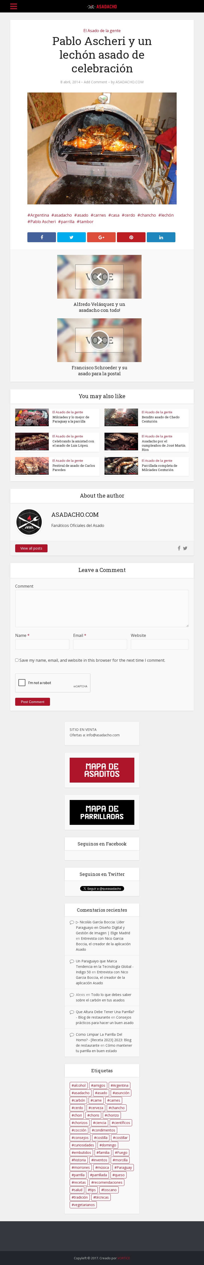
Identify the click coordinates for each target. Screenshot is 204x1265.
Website (138, 635)
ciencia (100, 1122)
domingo (109, 1145)
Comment (24, 586)
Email (79, 635)
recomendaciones (108, 1182)
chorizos (81, 1122)
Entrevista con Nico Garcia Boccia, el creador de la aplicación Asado (103, 944)
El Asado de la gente (102, 30)
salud (78, 1189)
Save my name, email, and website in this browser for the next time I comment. (92, 660)
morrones (82, 1167)
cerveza (97, 1107)
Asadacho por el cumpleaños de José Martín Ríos (163, 445)
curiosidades (84, 1145)
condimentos (104, 1130)
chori (78, 1115)
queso (120, 1174)
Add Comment (95, 82)
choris (94, 1115)
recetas (80, 1182)
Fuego (122, 1152)
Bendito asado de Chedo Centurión (161, 419)
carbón (79, 1100)
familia (104, 1152)
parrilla (67, 221)
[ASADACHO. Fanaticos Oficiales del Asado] (102, 5)
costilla (101, 1137)
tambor (87, 221)
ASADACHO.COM (130, 82)
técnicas (102, 1197)
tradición (81, 1197)
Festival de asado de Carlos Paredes (73, 467)
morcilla (121, 1160)
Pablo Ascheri (43, 221)
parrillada (99, 1174)
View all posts (31, 548)
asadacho (63, 215)
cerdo (130, 215)
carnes (100, 215)
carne (97, 1100)
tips (93, 1189)
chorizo (113, 1115)
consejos (81, 1137)
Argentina (39, 215)
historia (80, 1160)
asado (82, 215)
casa (115, 215)
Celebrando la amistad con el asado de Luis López (73, 443)
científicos (122, 1122)
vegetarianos (84, 1204)
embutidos (82, 1152)
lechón (167, 215)
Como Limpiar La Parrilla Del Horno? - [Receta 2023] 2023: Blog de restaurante (103, 1040)
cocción (80, 1130)
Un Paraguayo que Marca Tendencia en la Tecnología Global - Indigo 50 (105, 966)
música (103, 1167)
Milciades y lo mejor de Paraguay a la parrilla (70, 419)
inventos (100, 1160)
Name (22, 635)
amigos (99, 1085)
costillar (121, 1137)
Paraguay (124, 1167)
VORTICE (123, 1258)
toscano (110, 1189)
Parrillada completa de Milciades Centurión (159, 467)
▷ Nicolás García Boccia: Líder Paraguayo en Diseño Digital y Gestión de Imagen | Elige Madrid (103, 927)
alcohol (80, 1085)
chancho (148, 215)
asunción (122, 1092)
